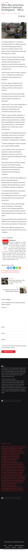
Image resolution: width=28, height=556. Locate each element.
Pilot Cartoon (21, 476)
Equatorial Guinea (17, 463)
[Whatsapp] (17, 268)
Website (3, 339)
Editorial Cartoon (14, 457)
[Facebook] (4, 249)
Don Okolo (5, 455)
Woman (13, 490)
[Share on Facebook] (19, 16)
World (20, 490)
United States (6, 490)
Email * (3, 333)
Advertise (14, 547)
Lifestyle (15, 468)
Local (22, 468)
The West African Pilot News (8, 487)
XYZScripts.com (21, 549)
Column (19, 449)
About (3, 237)
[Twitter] (6, 249)
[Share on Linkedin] (24, 16)
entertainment (6, 463)
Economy (4, 457)
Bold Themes (6, 271)
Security (4, 482)
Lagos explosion (6, 468)
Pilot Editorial (6, 479)
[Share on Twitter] (21, 16)
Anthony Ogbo (12, 447)
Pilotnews (3, 13)
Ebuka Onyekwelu (14, 455)
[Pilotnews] (5, 245)
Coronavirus (13, 452)
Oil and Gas (5, 476)
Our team (10, 545)
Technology (11, 484)
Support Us (20, 547)
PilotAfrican (9, 13)
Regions (21, 479)
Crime (21, 452)
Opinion (12, 476)
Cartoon (12, 449)
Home (5, 545)
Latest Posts (9, 237)
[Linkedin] (14, 268)
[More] (20, 268)
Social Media (19, 482)
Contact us (7, 547)
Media (4, 471)
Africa (4, 447)
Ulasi (19, 487)
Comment (4, 307)
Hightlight (15, 271)
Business (4, 449)
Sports (4, 484)
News (21, 471)
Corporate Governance (19, 545)
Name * (3, 327)
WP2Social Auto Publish (8, 549)
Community (5, 452)
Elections (13, 460)
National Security (12, 471)
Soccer (11, 482)
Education (5, 460)
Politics (14, 479)
